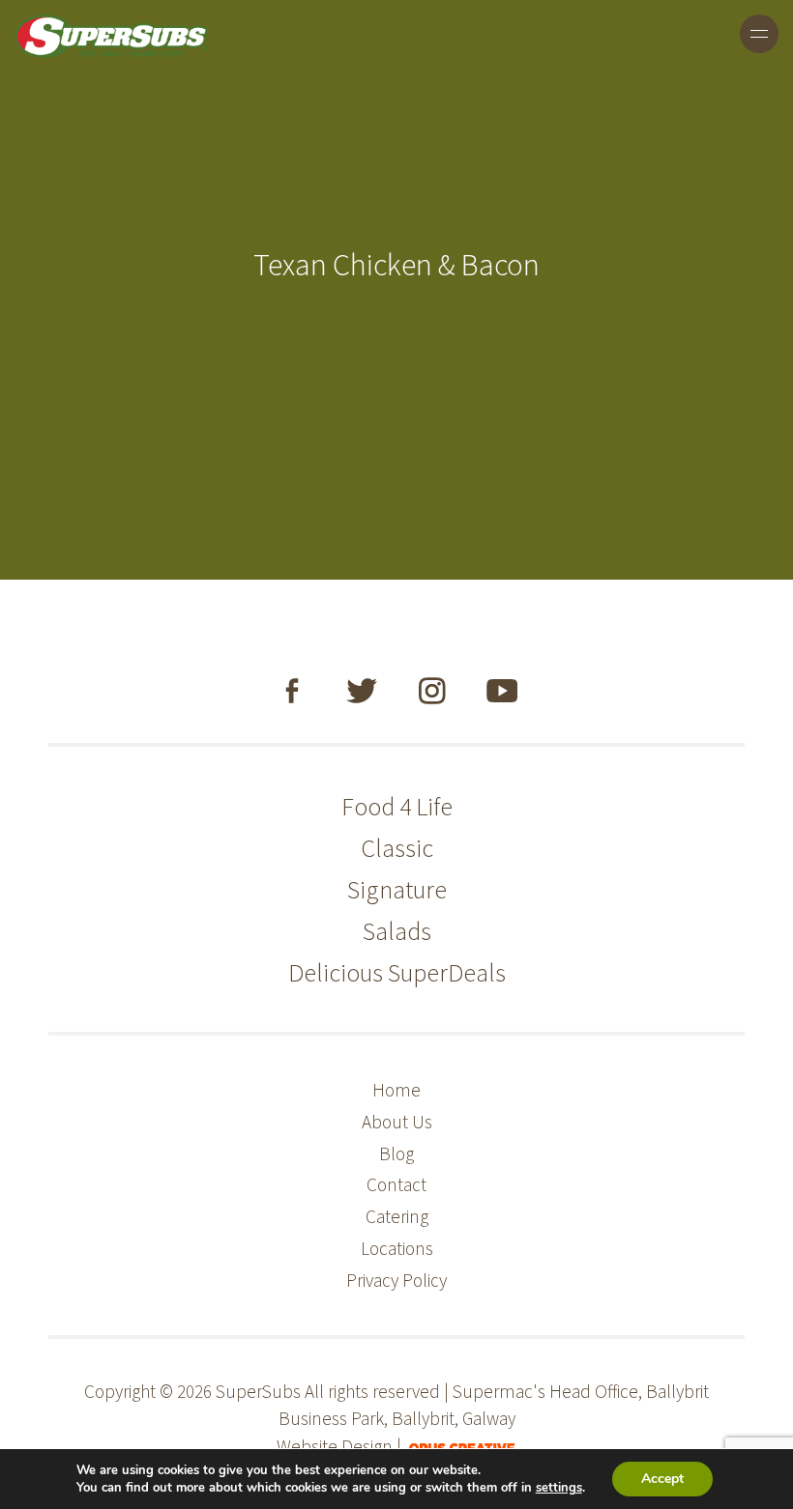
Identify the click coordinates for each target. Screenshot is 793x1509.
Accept (662, 1478)
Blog (396, 1153)
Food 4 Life (397, 806)
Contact (396, 1184)
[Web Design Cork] (461, 1446)
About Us (397, 1121)
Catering (397, 1216)
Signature (397, 889)
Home (396, 1089)
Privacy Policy (396, 1280)
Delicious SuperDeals (397, 972)
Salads (397, 931)
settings (559, 1487)
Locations (397, 1248)
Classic (397, 848)
